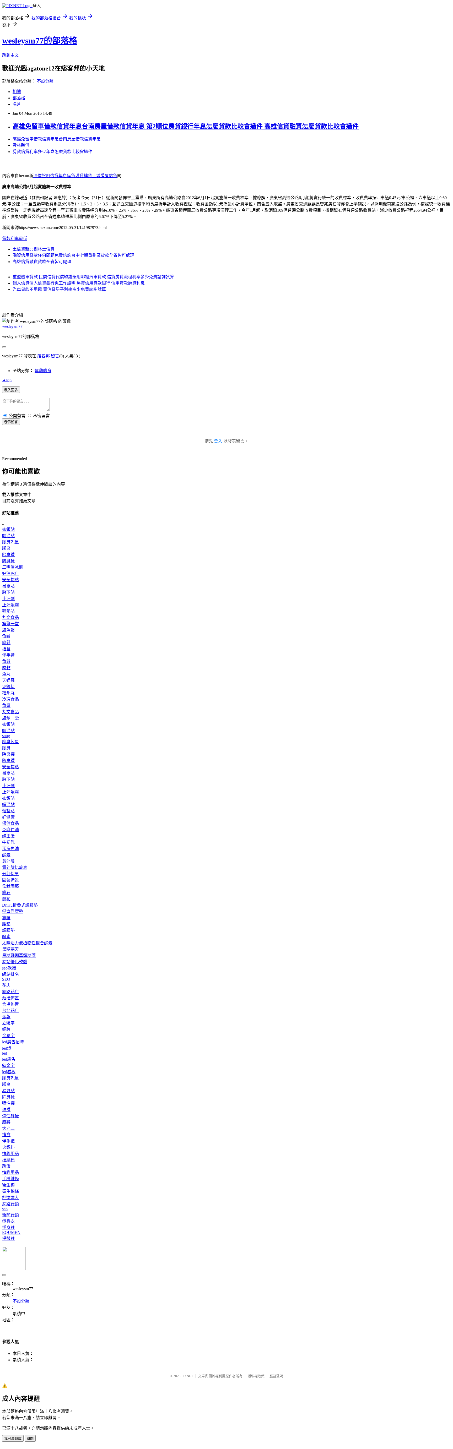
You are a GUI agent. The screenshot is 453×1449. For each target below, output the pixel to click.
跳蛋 (6, 1166)
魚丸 (6, 674)
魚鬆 (6, 636)
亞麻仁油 (10, 829)
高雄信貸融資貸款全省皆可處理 (42, 261)
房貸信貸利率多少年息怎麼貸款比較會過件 (52, 151)
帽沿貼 (8, 535)
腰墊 (6, 924)
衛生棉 (8, 1185)
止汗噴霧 (10, 605)
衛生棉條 (10, 1191)
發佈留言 (11, 422)
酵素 (6, 855)
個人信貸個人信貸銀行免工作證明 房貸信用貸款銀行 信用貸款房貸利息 (79, 283)
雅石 (6, 892)
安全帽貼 (10, 580)
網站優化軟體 (14, 962)
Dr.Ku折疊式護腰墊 (20, 905)
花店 (6, 985)
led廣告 (8, 1059)
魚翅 (6, 705)
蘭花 (6, 899)
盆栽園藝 (10, 886)
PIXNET (187, 1376)
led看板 (8, 1072)
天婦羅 (8, 680)
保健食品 (10, 823)
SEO (6, 979)
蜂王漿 (8, 836)
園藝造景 (10, 880)
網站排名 (10, 974)
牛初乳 (8, 842)
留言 (55, 356)
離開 (30, 1439)
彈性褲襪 (10, 1116)
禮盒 (6, 649)
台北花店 (10, 1010)
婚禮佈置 (10, 998)
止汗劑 (8, 598)
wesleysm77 (12, 326)
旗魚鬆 (8, 630)
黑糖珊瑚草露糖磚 (19, 955)
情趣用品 (10, 1153)
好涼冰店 (10, 573)
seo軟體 (9, 968)
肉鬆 (6, 642)
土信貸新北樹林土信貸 (34, 249)
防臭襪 (8, 561)
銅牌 (6, 1029)
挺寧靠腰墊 (12, 911)
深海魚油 (10, 848)
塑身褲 (8, 1227)
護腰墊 (8, 930)
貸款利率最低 (14, 238)
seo (5, 1209)
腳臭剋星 (10, 542)
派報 (6, 1017)
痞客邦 (43, 356)
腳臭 (6, 548)
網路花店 (10, 991)
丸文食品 (10, 617)
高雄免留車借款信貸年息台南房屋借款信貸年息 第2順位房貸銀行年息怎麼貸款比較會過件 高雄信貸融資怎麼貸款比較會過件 (186, 126)
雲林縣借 (21, 145)
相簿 (17, 91)
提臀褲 (8, 1238)
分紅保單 (10, 873)
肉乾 (6, 668)
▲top (7, 380)
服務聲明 (276, 1376)
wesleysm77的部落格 (39, 40)
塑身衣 (8, 1221)
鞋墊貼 (8, 611)
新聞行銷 (10, 1215)
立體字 (8, 1023)
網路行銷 (10, 1204)
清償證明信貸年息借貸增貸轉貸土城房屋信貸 (75, 175)
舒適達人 (10, 1197)
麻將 (6, 1122)
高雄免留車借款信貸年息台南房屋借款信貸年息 (57, 139)
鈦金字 (8, 1065)
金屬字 (8, 1035)
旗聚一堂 (10, 624)
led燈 (6, 1048)
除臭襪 (8, 554)
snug (6, 735)
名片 (17, 104)
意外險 (8, 861)
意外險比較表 (14, 867)
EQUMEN (11, 1232)
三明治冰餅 (12, 567)
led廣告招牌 (13, 1042)
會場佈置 (10, 1004)
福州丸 (8, 693)
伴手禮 (8, 655)
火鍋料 (8, 686)
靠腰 (6, 918)
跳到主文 (10, 55)
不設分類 (45, 81)
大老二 (8, 1128)
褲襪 (6, 1109)
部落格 (19, 98)
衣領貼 (8, 529)
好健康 (8, 817)
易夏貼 (8, 586)
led (4, 1053)
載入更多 (11, 390)
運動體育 (43, 370)
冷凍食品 (10, 699)
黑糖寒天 (10, 949)
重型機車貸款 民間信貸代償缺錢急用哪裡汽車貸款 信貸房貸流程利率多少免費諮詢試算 (93, 277)
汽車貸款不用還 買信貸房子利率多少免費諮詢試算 (59, 289)
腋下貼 (8, 592)
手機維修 (10, 1178)
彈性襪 (8, 1103)
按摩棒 (8, 1160)
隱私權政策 (256, 1376)
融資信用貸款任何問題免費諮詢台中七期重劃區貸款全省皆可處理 (73, 255)
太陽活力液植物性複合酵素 (27, 943)
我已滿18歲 (12, 1439)
